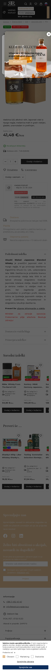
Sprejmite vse (25, 667)
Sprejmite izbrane (25, 661)
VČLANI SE (18, 62)
